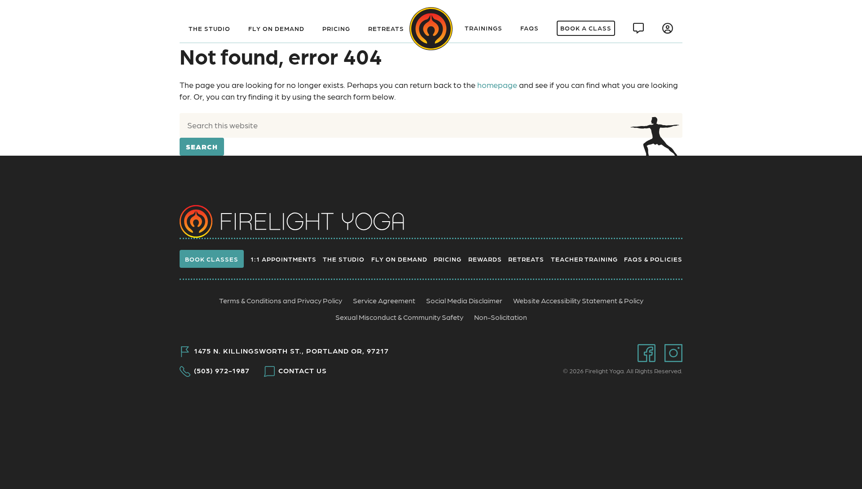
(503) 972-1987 (222, 371)
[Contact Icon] (638, 28)
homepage (497, 84)
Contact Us (302, 371)
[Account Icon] (667, 28)
